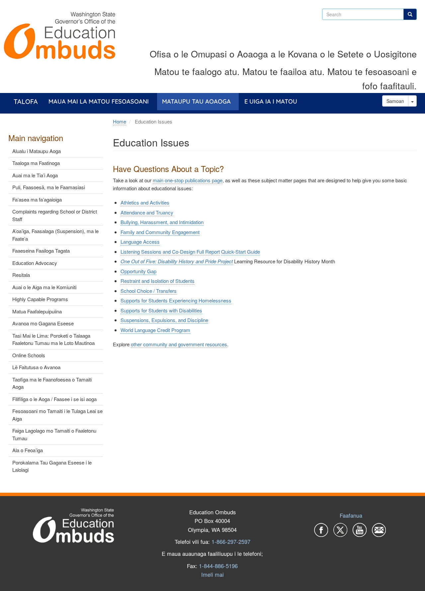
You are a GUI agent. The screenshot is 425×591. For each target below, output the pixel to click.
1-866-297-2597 (231, 542)
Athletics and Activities (145, 202)
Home (119, 121)
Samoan (395, 101)
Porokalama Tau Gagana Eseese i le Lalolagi (52, 466)
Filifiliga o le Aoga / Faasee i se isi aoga (54, 398)
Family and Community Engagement (160, 231)
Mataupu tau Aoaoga (196, 101)
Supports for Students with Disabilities (161, 310)
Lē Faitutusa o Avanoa (36, 367)
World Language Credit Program (155, 329)
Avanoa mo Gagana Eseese (43, 323)
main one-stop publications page (187, 180)
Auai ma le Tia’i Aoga (35, 175)
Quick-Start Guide (240, 251)
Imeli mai (212, 574)
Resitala (21, 274)
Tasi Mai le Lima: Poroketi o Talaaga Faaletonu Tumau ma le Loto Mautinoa (53, 339)
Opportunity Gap (138, 271)
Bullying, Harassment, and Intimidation (162, 221)
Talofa (26, 101)
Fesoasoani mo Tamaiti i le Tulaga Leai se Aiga (57, 414)
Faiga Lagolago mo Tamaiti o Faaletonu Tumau (54, 434)
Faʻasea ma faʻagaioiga (37, 199)
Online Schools (28, 355)
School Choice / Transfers (149, 290)
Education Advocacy (34, 262)
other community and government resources (179, 344)
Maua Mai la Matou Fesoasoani (98, 101)
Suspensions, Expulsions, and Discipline (164, 319)
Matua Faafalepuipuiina (37, 311)
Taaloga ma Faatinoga (36, 162)
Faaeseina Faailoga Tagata (41, 250)
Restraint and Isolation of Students (158, 280)
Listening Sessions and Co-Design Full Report (170, 251)
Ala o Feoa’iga (27, 450)
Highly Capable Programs (40, 299)
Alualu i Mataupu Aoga (36, 150)
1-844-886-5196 (218, 566)
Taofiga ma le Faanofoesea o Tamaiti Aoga (52, 383)
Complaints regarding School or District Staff (54, 215)
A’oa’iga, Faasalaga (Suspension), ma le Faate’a (55, 234)
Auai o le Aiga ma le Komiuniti (44, 287)
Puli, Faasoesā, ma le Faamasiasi (48, 187)
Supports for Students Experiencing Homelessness (176, 300)
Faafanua (351, 515)
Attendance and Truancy (147, 212)
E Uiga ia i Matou (270, 101)
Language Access (140, 241)
